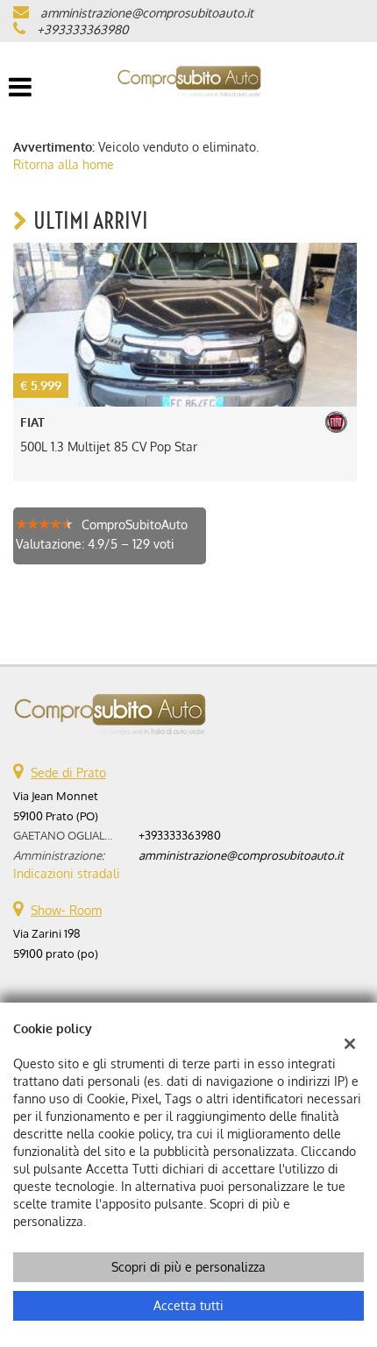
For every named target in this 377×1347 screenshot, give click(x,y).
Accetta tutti (188, 1305)
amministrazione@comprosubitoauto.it (146, 12)
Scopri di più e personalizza (188, 1266)
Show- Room (66, 910)
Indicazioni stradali (66, 873)
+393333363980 (82, 29)
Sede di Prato (68, 772)
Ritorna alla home (63, 164)
